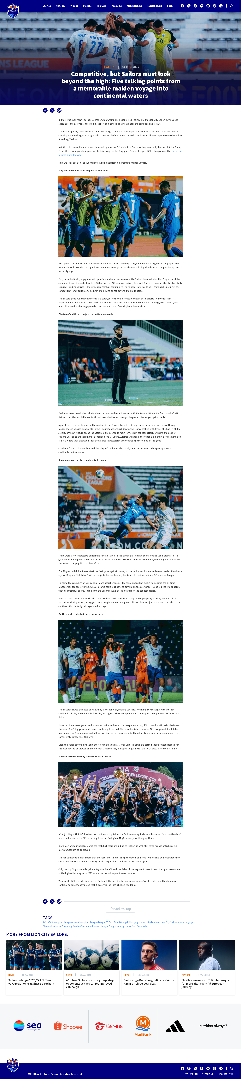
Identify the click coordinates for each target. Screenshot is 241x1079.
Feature (109, 67)
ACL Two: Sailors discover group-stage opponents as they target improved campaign (90, 983)
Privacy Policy (191, 1073)
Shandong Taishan (71, 926)
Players (87, 5)
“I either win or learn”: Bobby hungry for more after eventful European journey (205, 983)
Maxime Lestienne (52, 926)
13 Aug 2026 (143, 974)
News (11, 974)
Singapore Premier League (95, 926)
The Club (102, 5)
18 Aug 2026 (27, 974)
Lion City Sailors (169, 922)
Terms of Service (225, 1073)
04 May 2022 (130, 67)
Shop (170, 5)
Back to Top (122, 908)
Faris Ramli (114, 922)
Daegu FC (103, 922)
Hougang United (137, 922)
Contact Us (207, 1073)
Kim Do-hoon (153, 922)
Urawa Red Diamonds (136, 926)
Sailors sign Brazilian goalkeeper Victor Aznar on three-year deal (149, 981)
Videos (74, 5)
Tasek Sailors (154, 5)
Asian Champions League (85, 922)
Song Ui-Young (116, 926)
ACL (45, 922)
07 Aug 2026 (204, 974)
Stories (47, 5)
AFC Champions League (60, 922)
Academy (117, 5)
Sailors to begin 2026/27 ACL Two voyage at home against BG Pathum (31, 981)
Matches (60, 5)
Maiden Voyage (185, 922)
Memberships (134, 5)
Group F (124, 922)
